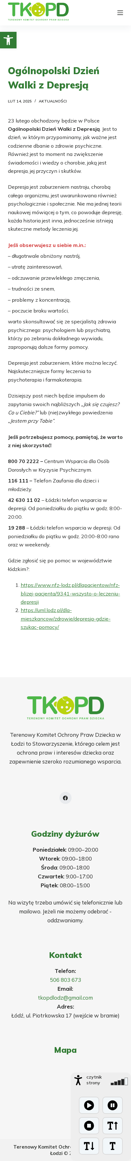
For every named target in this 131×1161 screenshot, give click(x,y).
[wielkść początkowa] (112, 1146)
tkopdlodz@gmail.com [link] (65, 997)
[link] (8, 40)
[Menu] (120, 13)
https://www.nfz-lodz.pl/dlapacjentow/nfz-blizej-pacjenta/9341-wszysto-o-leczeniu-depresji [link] (70, 593)
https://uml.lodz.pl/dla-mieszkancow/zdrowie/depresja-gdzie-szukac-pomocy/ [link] (66, 618)
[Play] (89, 1105)
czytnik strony (94, 1080)
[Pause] (112, 1105)
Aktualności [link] (53, 101)
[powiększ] (112, 1125)
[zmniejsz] (89, 1146)
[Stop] (89, 1125)
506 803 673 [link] (65, 979)
